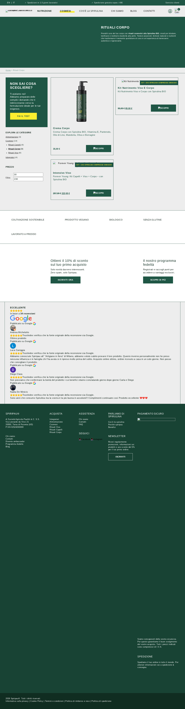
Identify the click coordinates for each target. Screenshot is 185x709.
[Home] (19, 11)
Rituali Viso (13, 153)
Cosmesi (9, 141)
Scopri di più (158, 280)
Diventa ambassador (15, 441)
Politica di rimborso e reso (77, 701)
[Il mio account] (170, 11)
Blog (133, 11)
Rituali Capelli (14, 145)
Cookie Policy (36, 701)
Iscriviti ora (65, 280)
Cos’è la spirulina (116, 422)
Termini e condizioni (54, 701)
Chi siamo (117, 11)
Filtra (8, 178)
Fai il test (23, 116)
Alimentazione (12, 137)
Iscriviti (120, 457)
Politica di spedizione (101, 701)
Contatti (149, 11)
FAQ (81, 424)
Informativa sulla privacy (17, 701)
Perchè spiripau (115, 425)
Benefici (112, 427)
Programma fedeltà (14, 444)
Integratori (10, 157)
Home (8, 70)
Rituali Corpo (14, 149)
